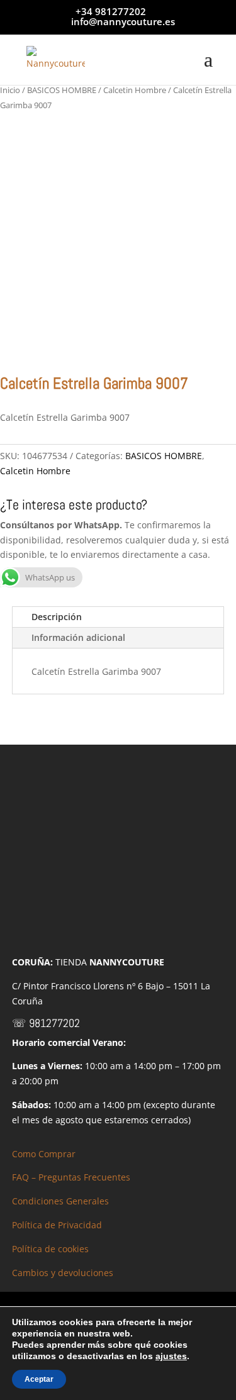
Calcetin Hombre (134, 90)
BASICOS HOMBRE (61, 90)
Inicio (10, 90)
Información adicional (78, 637)
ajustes (171, 1356)
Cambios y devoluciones (62, 1273)
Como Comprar (44, 1154)
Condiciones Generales (60, 1201)
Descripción (56, 617)
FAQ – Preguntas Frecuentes (71, 1177)
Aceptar (39, 1379)
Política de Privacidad (57, 1225)
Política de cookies (50, 1249)
